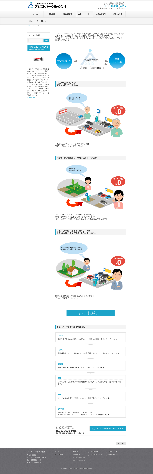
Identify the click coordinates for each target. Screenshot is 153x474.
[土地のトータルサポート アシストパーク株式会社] (47, 6)
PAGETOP (121, 443)
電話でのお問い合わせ (79, 460)
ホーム (57, 451)
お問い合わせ (76, 454)
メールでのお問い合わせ (80, 457)
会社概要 (75, 451)
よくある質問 (59, 454)
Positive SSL (31, 97)
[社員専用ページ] (113, 454)
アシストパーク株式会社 (74, 468)
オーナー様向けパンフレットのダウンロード (90, 313)
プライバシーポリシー (97, 454)
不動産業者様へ (95, 451)
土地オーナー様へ (113, 451)
